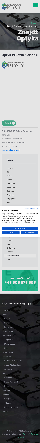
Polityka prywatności (31, 208)
